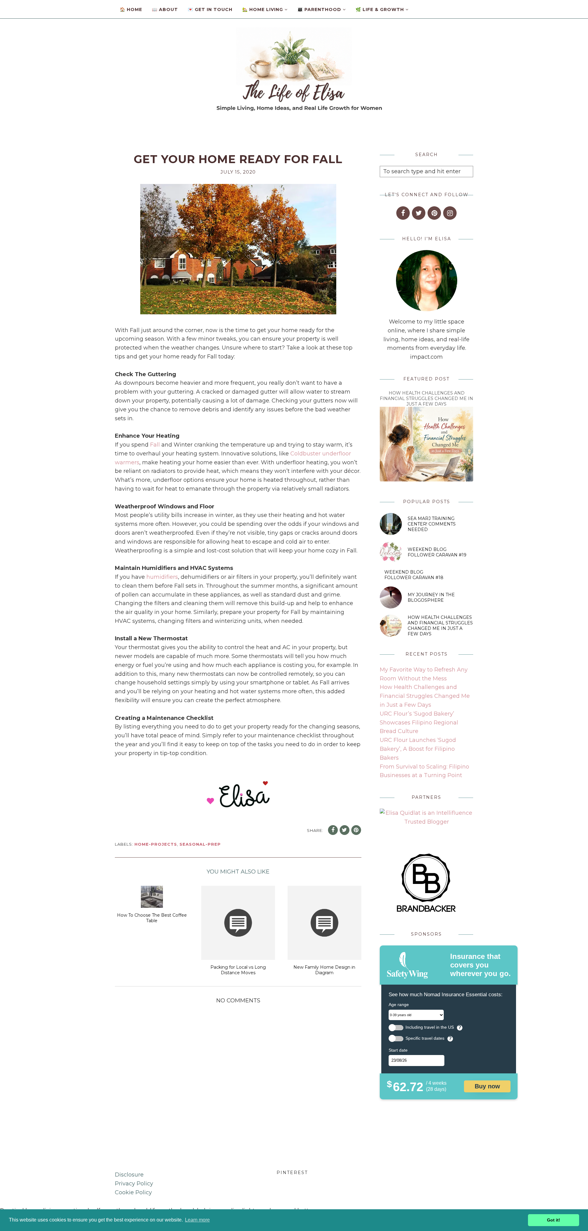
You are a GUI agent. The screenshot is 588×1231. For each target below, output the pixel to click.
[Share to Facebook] (333, 830)
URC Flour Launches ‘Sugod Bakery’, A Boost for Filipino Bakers (418, 749)
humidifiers (162, 577)
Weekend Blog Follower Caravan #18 (413, 574)
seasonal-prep (200, 844)
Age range (399, 1004)
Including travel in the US (429, 1027)
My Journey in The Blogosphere (431, 597)
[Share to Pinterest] (356, 830)
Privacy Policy (134, 1183)
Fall (155, 444)
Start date (398, 1050)
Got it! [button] (553, 1220)
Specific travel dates (424, 1038)
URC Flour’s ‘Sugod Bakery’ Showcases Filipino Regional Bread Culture (419, 722)
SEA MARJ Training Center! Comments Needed (432, 524)
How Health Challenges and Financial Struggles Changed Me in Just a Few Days (426, 398)
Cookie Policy (133, 1192)
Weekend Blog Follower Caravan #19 (437, 552)
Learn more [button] (197, 1219)
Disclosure (129, 1174)
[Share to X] (344, 830)
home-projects (155, 844)
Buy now (487, 1086)
